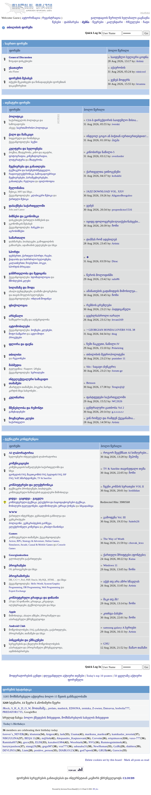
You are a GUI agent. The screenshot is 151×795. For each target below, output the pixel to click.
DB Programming (32, 587)
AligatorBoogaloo (122, 195)
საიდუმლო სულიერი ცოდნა (129, 57)
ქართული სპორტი (32, 255)
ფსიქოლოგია (18, 305)
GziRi (116, 746)
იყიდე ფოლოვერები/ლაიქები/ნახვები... (113, 221)
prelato (52, 708)
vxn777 (63, 746)
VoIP (16, 478)
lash (62, 734)
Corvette (97, 738)
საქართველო (17, 422)
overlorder (118, 156)
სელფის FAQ (54, 474)
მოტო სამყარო (17, 333)
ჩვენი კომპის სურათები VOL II (123, 486)
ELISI (38, 742)
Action (12, 541)
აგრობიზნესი (16, 231)
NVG (92, 742)
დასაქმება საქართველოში (27, 205)
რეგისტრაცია (51, 17)
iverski (116, 124)
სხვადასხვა (86, 506)
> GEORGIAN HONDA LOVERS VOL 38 (110, 329)
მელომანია (16, 187)
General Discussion (20, 57)
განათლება (15, 181)
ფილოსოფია (47, 181)
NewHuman (100, 746)
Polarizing (117, 348)
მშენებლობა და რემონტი (26, 407)
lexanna (140, 83)
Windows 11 (110, 565)
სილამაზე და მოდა (22, 287)
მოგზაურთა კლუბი (21, 418)
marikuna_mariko (95, 734)
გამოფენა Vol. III (114, 517)
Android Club (17, 625)
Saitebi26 (134, 521)
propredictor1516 (122, 209)
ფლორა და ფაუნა (21, 344)
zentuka (86, 708)
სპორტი (14, 251)
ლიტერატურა (17, 159)
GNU (106, 643)
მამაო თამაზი (138, 647)
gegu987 (47, 746)
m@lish (46, 738)
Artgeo (50, 734)
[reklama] (58, 118)
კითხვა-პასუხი (113, 613)
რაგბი (48, 255)
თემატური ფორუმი (17, 102)
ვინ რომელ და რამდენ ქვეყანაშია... (110, 418)
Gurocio (117, 750)
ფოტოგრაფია (17, 156)
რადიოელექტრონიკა (21, 174)
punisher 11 (118, 358)
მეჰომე (133, 456)
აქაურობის (118, 67)
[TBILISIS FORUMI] (28, 7)
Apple (12, 611)
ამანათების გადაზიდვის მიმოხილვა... (111, 291)
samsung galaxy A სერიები (119, 627)
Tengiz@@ (118, 386)
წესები (56, 22)
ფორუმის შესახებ (20, 78)
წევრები (97, 22)
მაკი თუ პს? (111, 599)
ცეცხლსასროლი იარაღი (103, 315)
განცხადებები (17, 411)
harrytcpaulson (11, 746)
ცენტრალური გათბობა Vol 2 (105, 407)
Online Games (52, 541)
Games (13, 533)
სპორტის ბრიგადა (19, 266)
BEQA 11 (29, 738)
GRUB (102, 750)
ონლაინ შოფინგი (41, 298)
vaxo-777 (135, 738)
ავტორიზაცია (31, 17)
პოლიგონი (15, 523)
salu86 (116, 279)
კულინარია (16, 397)
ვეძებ (90, 205)
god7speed (86, 750)
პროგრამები (17, 565)
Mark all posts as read (136, 759)
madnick (63, 708)
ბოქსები (36, 330)
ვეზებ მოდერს (120, 79)
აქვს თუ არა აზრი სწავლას (121, 581)
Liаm (25, 750)
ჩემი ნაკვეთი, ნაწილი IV (103, 343)
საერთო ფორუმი (16, 43)
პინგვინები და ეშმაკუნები (26, 640)
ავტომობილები (19, 326)
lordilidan (134, 490)
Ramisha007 (10, 742)
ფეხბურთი (15, 255)
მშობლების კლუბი (20, 280)
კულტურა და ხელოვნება (25, 148)
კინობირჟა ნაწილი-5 (100, 152)
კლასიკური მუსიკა (42, 195)
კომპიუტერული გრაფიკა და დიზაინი (34, 597)
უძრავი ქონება (66, 506)
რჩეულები (133, 22)
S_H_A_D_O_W (21, 708)
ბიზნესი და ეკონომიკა (24, 216)
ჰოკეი (42, 263)
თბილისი (15, 354)
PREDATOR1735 (13, 711)
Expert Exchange (17, 591)
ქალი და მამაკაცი (21, 134)
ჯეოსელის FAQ (17, 474)
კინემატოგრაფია (37, 156)
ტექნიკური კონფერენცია (21, 439)
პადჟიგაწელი (121, 309)
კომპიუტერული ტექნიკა (23, 502)
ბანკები (35, 227)
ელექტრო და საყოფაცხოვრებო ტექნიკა (61, 502)
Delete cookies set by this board (103, 759)
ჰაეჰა (115, 140)
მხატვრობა (35, 159)
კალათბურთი (17, 263)
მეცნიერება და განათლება (27, 166)
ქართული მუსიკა (19, 199)
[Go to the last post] (109, 57)
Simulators (14, 544)
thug (114, 333)
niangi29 (31, 746)
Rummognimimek (111, 742)
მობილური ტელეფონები (23, 506)
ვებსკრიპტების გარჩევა (37, 523)
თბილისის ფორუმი (20, 27)
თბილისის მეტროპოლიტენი (105, 354)
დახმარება (71, 22)
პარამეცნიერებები (37, 177)
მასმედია (15, 365)
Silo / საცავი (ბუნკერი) (101, 366)
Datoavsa (108, 708)
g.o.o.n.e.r (118, 411)
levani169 (117, 319)
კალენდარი (115, 22)
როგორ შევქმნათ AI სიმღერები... (125, 452)
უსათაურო (16, 67)
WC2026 (117, 401)
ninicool (141, 71)
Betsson (90, 382)
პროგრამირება (19, 576)
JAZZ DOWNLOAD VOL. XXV (105, 191)
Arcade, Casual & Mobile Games (36, 544)
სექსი (34, 142)
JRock (6, 708)
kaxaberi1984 (56, 742)
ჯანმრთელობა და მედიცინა (27, 273)
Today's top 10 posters (99, 675)
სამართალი (17, 237)
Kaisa (132, 558)
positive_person (43, 750)
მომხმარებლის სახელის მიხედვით (85, 717)
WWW (13, 512)
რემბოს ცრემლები (99, 305)
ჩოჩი (115, 225)
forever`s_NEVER (13, 734)
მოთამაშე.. (39, 708)
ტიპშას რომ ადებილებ (101, 239)
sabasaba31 (80, 746)
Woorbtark (76, 742)
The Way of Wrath (113, 538)
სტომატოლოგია (40, 277)
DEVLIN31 (9, 750)
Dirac (115, 261)
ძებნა (85, 22)
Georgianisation (18, 555)
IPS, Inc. (96, 789)
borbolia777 (122, 708)
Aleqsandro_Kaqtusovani (71, 738)
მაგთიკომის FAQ (36, 474)
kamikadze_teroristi (123, 734)
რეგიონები (19, 358)
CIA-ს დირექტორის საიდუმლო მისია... (112, 120)
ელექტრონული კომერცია (24, 526)
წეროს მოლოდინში (99, 275)
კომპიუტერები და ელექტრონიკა (31, 484)
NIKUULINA (10, 738)
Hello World (37, 583)
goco (26, 742)
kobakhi (116, 175)
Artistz (140, 61)
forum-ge (117, 370)
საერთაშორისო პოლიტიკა (32, 127)
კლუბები (47, 330)
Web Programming (51, 587)
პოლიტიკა (16, 116)
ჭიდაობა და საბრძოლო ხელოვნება (30, 259)
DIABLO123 (66, 750)
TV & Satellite (44, 478)
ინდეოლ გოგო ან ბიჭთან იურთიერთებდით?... (117, 136)
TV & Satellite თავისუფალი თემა (124, 468)
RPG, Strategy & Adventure (30, 541)
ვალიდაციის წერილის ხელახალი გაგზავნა (120, 17)
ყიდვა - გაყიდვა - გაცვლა (26, 498)
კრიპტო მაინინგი (53, 526)
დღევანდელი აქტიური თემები (63, 675)
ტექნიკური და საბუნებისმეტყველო (29, 170)
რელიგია (29, 181)
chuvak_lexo (136, 542)
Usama (75, 734)
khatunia (35, 734)
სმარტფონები (28, 478)
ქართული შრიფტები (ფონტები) (124, 554)
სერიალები (37, 372)
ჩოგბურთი (32, 263)
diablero (131, 746)
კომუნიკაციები (19, 463)
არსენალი (16, 315)
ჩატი (146, 22)
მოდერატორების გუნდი (25, 675)
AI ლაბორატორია (21, 452)
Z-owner (97, 708)
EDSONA (74, 708)
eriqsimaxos (115, 738)
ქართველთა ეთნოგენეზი (103, 171)
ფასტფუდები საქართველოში (106, 397)
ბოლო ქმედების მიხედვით (42, 717)
